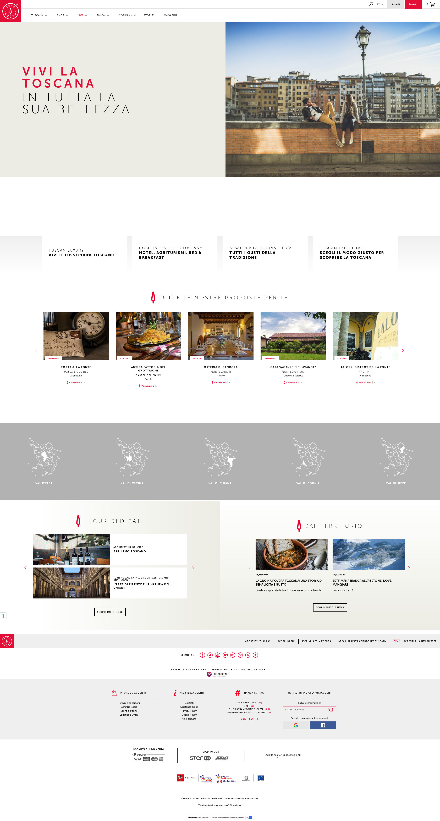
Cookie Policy (189, 714)
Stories (149, 15)
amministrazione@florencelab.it (241, 798)
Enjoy (101, 15)
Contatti (189, 702)
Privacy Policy (189, 710)
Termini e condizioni (129, 702)
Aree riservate (189, 718)
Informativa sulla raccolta (198, 818)
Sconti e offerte (128, 710)
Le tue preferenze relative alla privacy (228, 818)
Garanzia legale (129, 706)
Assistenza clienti (189, 706)
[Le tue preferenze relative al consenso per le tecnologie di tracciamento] (3, 616)
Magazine (171, 15)
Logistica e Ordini (129, 714)
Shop (60, 15)
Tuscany (37, 15)
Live (80, 15)
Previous (36, 350)
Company (125, 15)
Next (403, 350)
